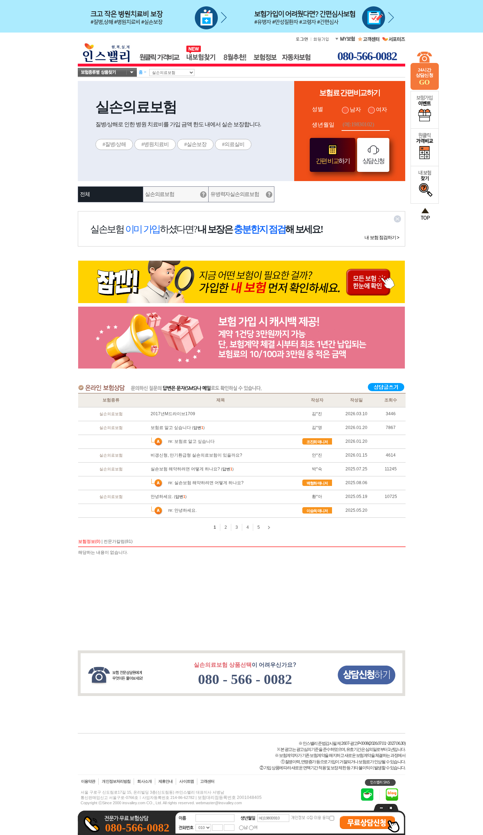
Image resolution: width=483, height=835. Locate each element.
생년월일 (323, 125)
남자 (355, 109)
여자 (381, 109)
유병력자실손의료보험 (234, 194)
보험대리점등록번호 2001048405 (230, 797)
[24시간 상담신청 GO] (425, 88)
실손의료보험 (159, 194)
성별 (317, 109)
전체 (84, 194)
